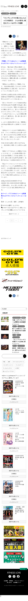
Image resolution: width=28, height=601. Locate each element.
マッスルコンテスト (7, 368)
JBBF (9, 361)
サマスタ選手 (7, 205)
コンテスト (15, 205)
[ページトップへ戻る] (23, 569)
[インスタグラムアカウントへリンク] (14, 577)
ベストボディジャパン (8, 365)
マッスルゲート (19, 365)
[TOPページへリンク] (10, 6)
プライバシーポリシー (19, 580)
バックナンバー (14, 402)
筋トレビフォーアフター (8, 371)
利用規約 (11, 580)
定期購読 (14, 399)
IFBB (4, 361)
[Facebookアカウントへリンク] (18, 577)
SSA (21, 207)
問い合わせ (9, 582)
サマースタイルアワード (11, 207)
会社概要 (6, 580)
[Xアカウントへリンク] (10, 577)
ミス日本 (17, 368)
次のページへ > (14, 214)
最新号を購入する (14, 396)
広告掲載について (17, 582)
